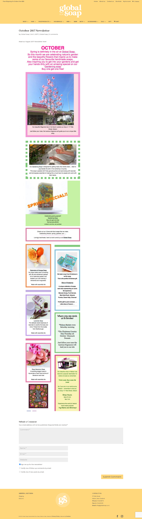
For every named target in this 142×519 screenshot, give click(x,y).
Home (96, 1)
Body (25, 21)
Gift (109, 21)
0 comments (53, 34)
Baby (75, 21)
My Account (127, 1)
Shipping (21, 496)
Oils (102, 21)
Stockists (118, 1)
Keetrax (68, 516)
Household (58, 21)
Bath (81, 21)
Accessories (92, 21)
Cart (116, 21)
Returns (21, 498)
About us (102, 1)
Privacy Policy (56, 516)
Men (68, 21)
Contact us (110, 1)
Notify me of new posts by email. (32, 472)
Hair (32, 21)
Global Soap (25, 34)
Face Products (44, 21)
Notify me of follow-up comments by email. (36, 468)
